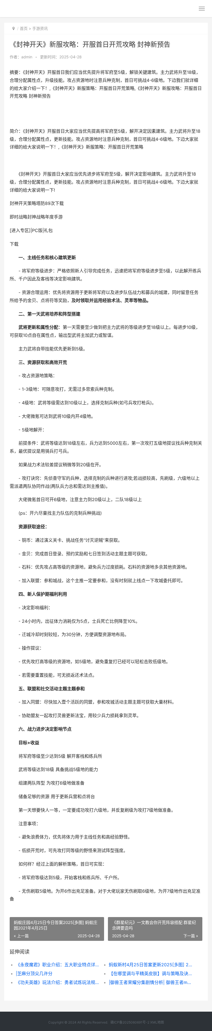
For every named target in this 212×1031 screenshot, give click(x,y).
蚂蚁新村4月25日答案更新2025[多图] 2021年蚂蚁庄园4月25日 (151, 964)
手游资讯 (40, 28)
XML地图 (157, 1022)
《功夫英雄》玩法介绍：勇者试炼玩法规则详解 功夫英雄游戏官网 (58, 982)
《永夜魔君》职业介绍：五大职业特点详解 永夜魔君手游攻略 (58, 964)
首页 (24, 28)
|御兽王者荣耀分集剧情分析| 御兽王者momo (151, 982)
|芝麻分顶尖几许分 (34, 973)
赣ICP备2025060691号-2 (129, 1022)
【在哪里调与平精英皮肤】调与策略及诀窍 (151, 973)
